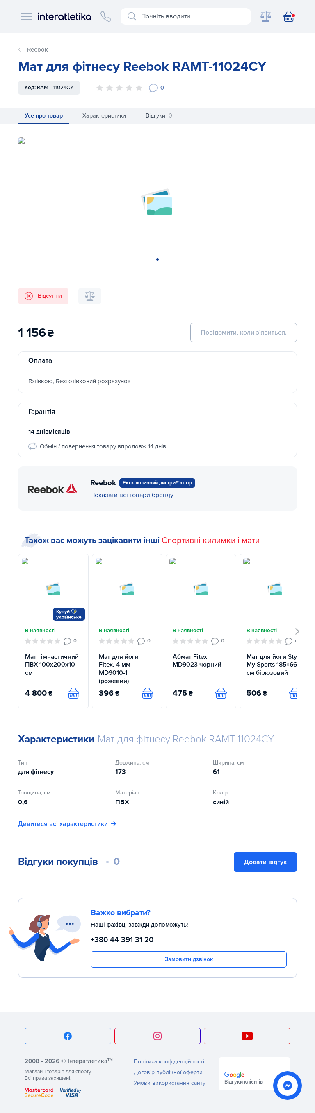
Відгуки (159, 115)
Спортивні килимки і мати (211, 540)
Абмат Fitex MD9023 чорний (197, 661)
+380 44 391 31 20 (122, 939)
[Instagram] (157, 1036)
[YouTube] (247, 1036)
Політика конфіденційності (169, 1061)
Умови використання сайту (169, 1082)
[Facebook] (68, 1036)
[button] (297, 631)
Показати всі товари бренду (131, 495)
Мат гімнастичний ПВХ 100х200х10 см (52, 664)
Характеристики (104, 115)
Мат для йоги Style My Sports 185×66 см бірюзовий (274, 664)
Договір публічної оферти (168, 1072)
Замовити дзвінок (189, 959)
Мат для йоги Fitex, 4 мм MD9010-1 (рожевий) (119, 669)
